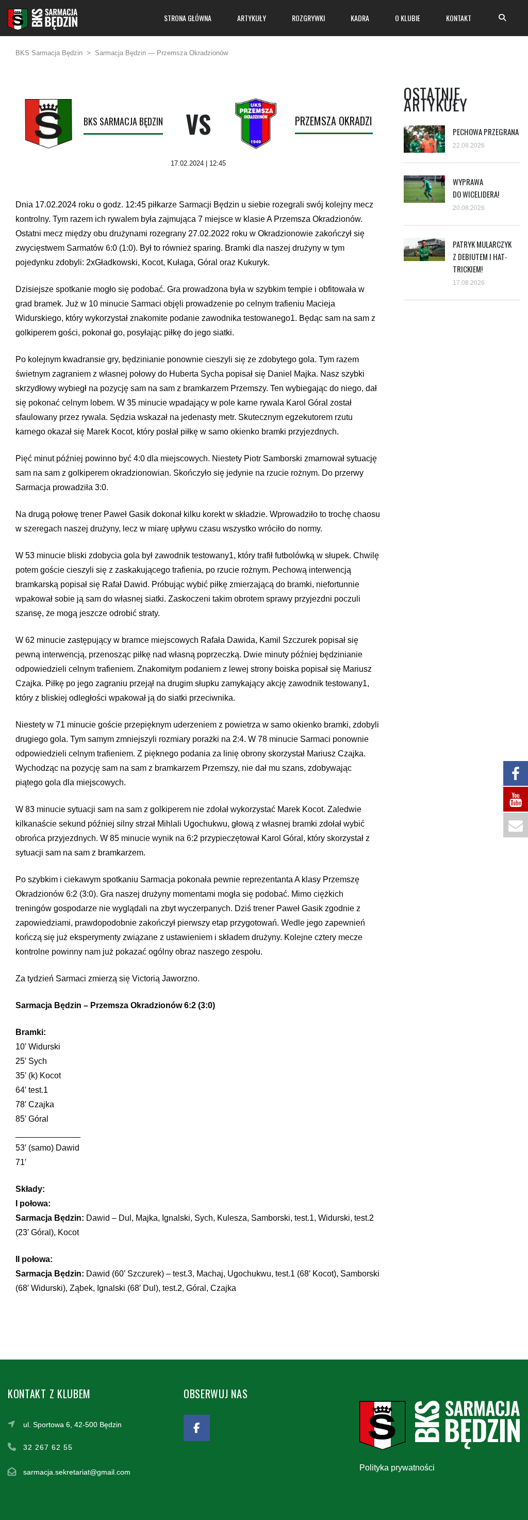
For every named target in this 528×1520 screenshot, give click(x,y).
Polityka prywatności (397, 1467)
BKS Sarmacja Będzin (123, 121)
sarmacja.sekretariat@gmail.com (76, 1472)
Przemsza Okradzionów (346, 120)
